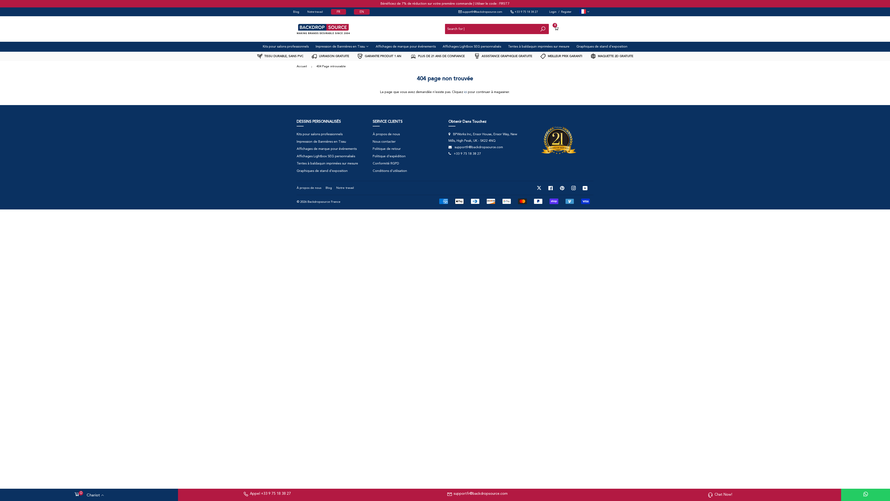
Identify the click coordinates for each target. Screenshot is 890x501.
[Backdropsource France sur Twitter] (539, 188)
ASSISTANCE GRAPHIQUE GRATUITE (506, 56)
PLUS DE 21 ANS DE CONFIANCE (441, 56)
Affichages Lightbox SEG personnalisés (472, 46)
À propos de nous (386, 134)
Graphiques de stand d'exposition (601, 46)
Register (566, 12)
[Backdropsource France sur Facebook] (550, 188)
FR (338, 11)
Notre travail (315, 12)
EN (362, 11)
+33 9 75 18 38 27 (526, 12)
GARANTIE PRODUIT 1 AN (382, 56)
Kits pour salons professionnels (286, 46)
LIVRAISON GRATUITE (333, 56)
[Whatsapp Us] (866, 495)
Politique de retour (387, 149)
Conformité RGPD (386, 163)
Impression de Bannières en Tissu (341, 46)
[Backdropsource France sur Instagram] (573, 188)
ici (465, 92)
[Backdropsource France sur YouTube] (585, 188)
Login (552, 12)
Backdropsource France (324, 201)
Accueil (302, 66)
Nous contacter (384, 141)
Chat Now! (723, 495)
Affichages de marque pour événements (406, 46)
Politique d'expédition (389, 156)
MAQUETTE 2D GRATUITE (615, 56)
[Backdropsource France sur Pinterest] (562, 188)
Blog (296, 12)
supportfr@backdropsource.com (482, 12)
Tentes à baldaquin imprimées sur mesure (538, 46)
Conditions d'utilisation (390, 171)
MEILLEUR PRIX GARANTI (564, 56)
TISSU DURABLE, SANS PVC (283, 56)
